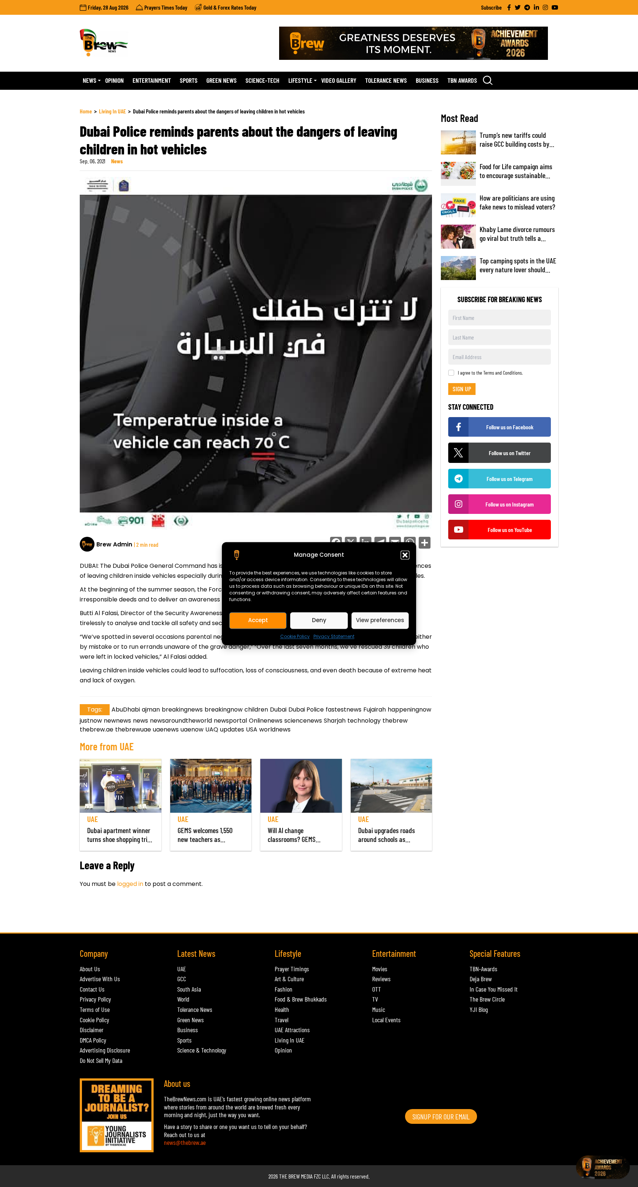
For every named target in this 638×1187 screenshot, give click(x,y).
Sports (189, 80)
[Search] (488, 80)
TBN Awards (462, 80)
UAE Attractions (292, 1030)
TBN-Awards (483, 969)
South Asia (189, 989)
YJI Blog (479, 1009)
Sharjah (335, 720)
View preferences (380, 620)
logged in (130, 884)
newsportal (230, 720)
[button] (405, 555)
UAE (92, 818)
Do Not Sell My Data (101, 1060)
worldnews (275, 729)
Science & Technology (201, 1050)
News (89, 80)
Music (378, 1009)
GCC (181, 979)
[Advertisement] (214, 914)
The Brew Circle (487, 999)
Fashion (283, 989)
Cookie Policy (295, 636)
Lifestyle (300, 80)
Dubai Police (306, 709)
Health (282, 1009)
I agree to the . (490, 373)
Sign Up (462, 389)
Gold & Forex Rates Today (229, 7)
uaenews (166, 729)
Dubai (278, 709)
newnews (117, 720)
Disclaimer (91, 1030)
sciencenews (303, 720)
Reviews (381, 979)
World (183, 999)
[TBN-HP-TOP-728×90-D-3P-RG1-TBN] (418, 43)
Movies (379, 969)
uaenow (192, 729)
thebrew (395, 720)
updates (232, 729)
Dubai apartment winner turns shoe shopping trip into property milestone (119, 839)
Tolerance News (386, 80)
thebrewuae (133, 729)
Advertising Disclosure (105, 1050)
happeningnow (409, 709)
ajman (151, 709)
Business (427, 80)
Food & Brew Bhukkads (301, 999)
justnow (91, 720)
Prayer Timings (292, 969)
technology (364, 720)
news (140, 720)
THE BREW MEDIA (296, 1176)
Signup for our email (441, 1116)
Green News (221, 80)
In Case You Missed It (494, 989)
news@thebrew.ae (185, 1142)
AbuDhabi (126, 709)
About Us (90, 969)
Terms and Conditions (502, 372)
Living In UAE (112, 111)
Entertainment (152, 80)
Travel (281, 1020)
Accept (258, 620)
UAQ (211, 729)
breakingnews (182, 709)
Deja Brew (481, 979)
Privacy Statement (333, 636)
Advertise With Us (100, 979)
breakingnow (224, 709)
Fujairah (374, 709)
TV (375, 999)
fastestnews (343, 709)
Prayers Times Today (165, 7)
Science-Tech (262, 80)
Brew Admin (114, 544)
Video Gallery (338, 80)
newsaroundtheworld (181, 720)
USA (251, 729)
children (256, 709)
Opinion (114, 80)
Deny (319, 620)
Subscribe (491, 7)
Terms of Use (95, 1009)
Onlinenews (265, 720)
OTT (376, 989)
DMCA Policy (93, 1040)
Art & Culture (289, 979)
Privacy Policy (95, 999)
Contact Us (92, 989)
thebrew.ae (96, 729)
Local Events (386, 1020)
